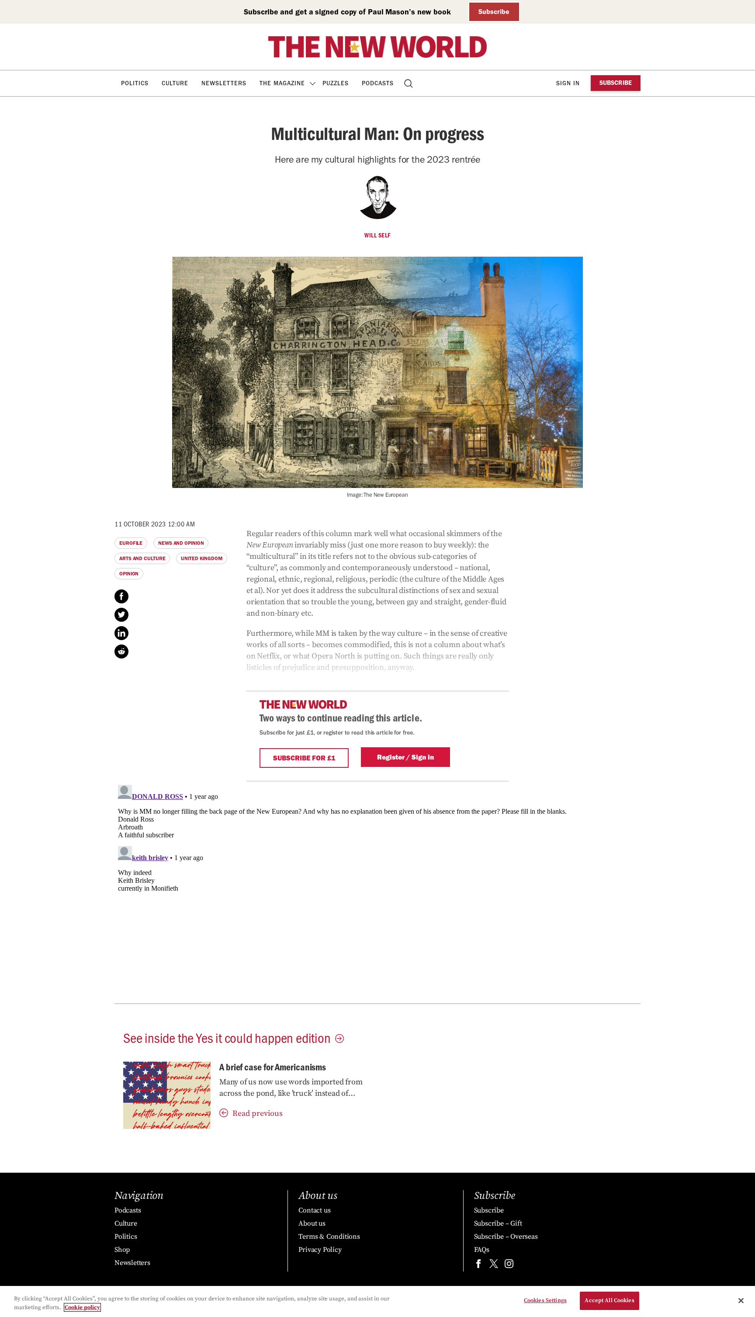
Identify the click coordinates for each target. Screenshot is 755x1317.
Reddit (121, 651)
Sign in (568, 83)
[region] (377, 1301)
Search (409, 83)
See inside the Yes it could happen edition (227, 1037)
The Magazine (282, 83)
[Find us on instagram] (509, 1266)
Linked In (121, 633)
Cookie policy (82, 1307)
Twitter (121, 615)
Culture (175, 83)
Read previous (257, 1113)
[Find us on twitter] (493, 1266)
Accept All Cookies (609, 1300)
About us (311, 1223)
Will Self (377, 235)
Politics (135, 83)
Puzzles (335, 83)
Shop (122, 1249)
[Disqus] (377, 890)
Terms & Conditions (329, 1236)
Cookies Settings (545, 1300)
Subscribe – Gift (498, 1223)
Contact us (314, 1210)
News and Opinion (181, 543)
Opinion (129, 574)
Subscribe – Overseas (506, 1236)
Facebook (121, 596)
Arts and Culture (142, 558)
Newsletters (223, 83)
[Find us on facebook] (478, 1266)
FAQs (481, 1249)
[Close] (741, 1300)
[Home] (377, 47)
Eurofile (130, 543)
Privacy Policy (319, 1249)
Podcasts (378, 83)
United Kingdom (201, 558)
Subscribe (493, 11)
